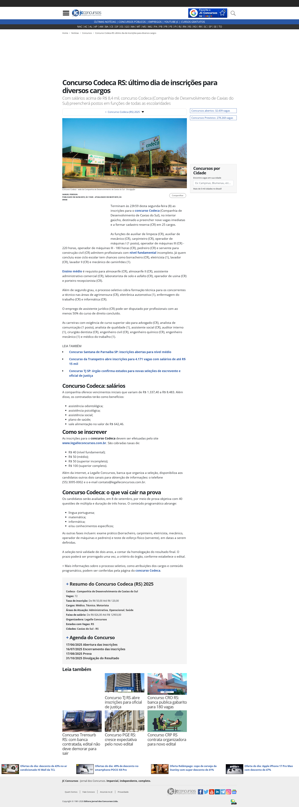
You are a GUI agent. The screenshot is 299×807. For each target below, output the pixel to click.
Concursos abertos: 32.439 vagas (210, 110)
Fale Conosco (89, 791)
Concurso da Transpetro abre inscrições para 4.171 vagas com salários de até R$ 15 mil (127, 361)
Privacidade (123, 791)
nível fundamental (143, 252)
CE (111, 26)
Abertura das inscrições (91, 644)
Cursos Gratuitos (193, 22)
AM (101, 26)
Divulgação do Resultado (92, 658)
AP (95, 26)
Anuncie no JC (106, 791)
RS (189, 26)
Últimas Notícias (105, 22)
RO (195, 26)
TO (220, 26)
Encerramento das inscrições (95, 649)
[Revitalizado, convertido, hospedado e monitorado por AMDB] (234, 801)
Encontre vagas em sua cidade (207, 177)
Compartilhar (177, 195)
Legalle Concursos (96, 619)
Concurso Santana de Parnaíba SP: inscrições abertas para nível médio (120, 352)
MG (150, 26)
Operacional (116, 610)
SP (210, 26)
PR (165, 26)
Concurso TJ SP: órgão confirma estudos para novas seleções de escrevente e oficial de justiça (124, 373)
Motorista (103, 605)
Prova (79, 653)
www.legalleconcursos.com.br (84, 443)
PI (175, 26)
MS (144, 26)
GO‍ (127, 26)
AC (85, 26)
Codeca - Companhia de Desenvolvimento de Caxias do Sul (102, 591)
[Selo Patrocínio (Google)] (207, 12)
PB (160, 26)
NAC (79, 26)
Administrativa (98, 610)
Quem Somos (71, 791)
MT (138, 26)
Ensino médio (72, 271)
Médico (80, 605)
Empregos (155, 22)
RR (200, 26)
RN (184, 26)
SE (215, 26)
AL (90, 26)
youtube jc (171, 22)
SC (205, 26)
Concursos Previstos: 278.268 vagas (212, 118)
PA (155, 26)
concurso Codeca (147, 210)
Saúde (129, 610)
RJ (180, 26)
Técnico (90, 605)
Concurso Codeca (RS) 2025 (122, 112)
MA (133, 26)
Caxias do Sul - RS (88, 628)
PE (170, 26)
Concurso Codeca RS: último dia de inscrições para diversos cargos (125, 33)
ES (121, 26)
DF (116, 26)
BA (106, 26)
